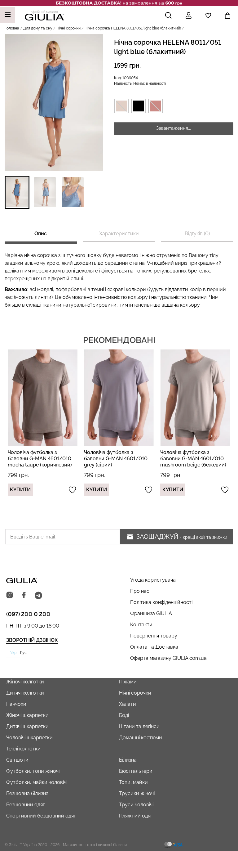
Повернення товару (153, 636)
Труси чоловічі (136, 805)
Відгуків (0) (197, 233)
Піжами (128, 682)
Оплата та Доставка (154, 647)
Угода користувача (153, 580)
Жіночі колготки (25, 682)
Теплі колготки (23, 749)
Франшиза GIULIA (151, 613)
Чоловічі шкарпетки (29, 738)
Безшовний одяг (25, 805)
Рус (23, 653)
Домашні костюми (140, 738)
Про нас (139, 591)
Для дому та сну (37, 28)
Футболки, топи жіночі (33, 771)
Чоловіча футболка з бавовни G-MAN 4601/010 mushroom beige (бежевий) (193, 458)
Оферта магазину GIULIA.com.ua (168, 658)
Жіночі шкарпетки (27, 715)
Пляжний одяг (135, 816)
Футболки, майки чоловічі (36, 782)
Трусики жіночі (137, 793)
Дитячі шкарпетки (27, 726)
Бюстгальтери (135, 771)
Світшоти (17, 760)
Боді (124, 715)
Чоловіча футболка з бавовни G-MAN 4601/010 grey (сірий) (116, 458)
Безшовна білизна (27, 793)
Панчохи (16, 704)
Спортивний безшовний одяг (41, 816)
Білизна (128, 760)
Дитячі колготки (25, 693)
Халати (127, 704)
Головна (12, 28)
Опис (40, 233)
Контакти (141, 625)
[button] (17, 192)
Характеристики (119, 233)
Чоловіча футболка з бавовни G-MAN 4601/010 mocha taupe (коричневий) (40, 458)
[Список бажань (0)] (208, 15)
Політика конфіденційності (161, 602)
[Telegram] (38, 595)
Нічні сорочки (68, 28)
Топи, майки (133, 782)
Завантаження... (173, 128)
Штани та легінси (139, 726)
